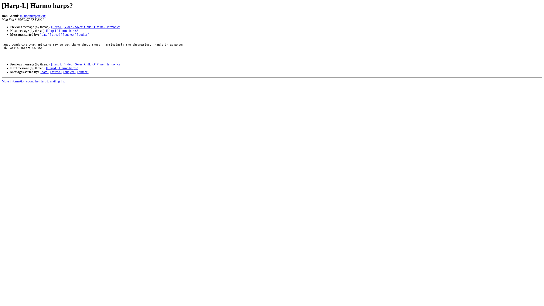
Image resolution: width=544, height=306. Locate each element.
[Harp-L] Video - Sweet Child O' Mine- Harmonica (85, 27)
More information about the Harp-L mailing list (33, 81)
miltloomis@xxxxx (33, 16)
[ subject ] (69, 34)
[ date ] (44, 34)
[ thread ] (56, 34)
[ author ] (83, 34)
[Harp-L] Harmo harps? (62, 31)
